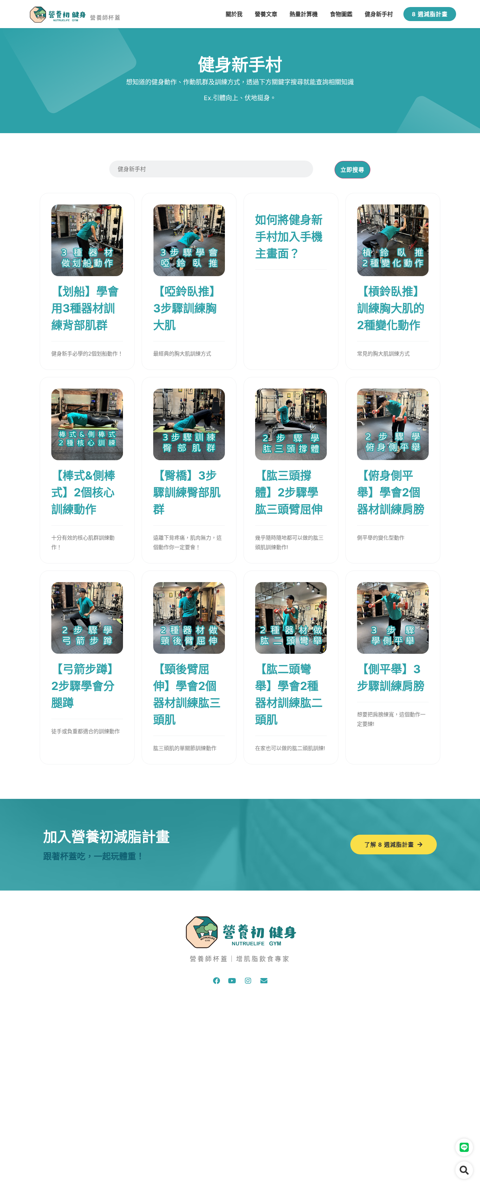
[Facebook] (216, 981)
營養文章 (266, 14)
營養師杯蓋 (105, 17)
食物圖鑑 (341, 14)
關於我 (234, 14)
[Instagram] (248, 981)
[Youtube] (232, 981)
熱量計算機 (304, 14)
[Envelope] (264, 981)
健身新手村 (379, 14)
